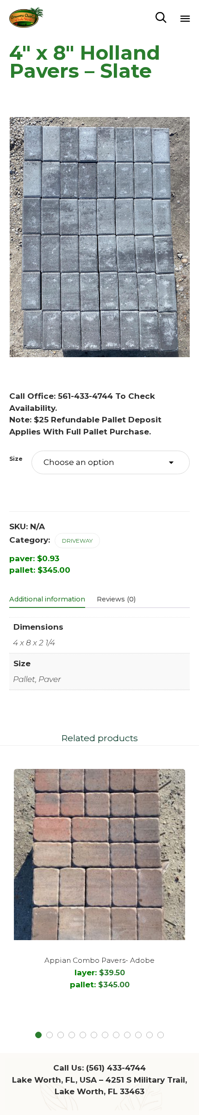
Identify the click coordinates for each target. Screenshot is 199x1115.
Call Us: (99, 1067)
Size (16, 458)
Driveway (77, 540)
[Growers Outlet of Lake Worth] (26, 17)
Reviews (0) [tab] (116, 599)
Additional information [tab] (47, 599)
